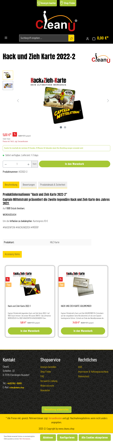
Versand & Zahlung (48, 381)
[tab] (11, 185)
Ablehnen (48, 437)
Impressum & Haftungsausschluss (93, 371)
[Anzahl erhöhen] (28, 164)
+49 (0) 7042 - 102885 (14, 383)
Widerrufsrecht (47, 385)
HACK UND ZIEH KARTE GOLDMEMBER (76, 306)
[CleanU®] (101, 57)
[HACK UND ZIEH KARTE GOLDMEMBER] (83, 284)
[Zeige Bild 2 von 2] (65, 127)
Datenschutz (83, 376)
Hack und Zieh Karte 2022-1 (19, 306)
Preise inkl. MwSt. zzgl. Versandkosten (15, 141)
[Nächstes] (108, 100)
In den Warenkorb (74, 164)
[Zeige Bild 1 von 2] (61, 127)
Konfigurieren (67, 437)
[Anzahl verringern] (6, 164)
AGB (80, 367)
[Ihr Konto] (87, 38)
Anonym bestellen (48, 367)
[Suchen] (71, 38)
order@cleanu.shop (16, 387)
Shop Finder (69, 3)
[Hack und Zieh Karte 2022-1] (30, 284)
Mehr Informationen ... (25, 439)
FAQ (42, 376)
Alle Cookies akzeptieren (95, 437)
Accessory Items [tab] (12, 254)
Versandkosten (55, 418)
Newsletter (45, 390)
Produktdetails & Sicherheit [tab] (52, 184)
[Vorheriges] (18, 100)
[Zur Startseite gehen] (56, 21)
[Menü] (6, 37)
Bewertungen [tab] (29, 184)
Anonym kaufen (48, 3)
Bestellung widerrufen (57, 409)
